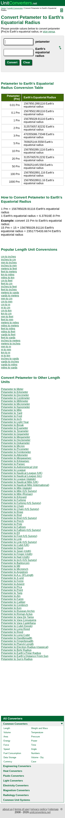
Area (6, 736)
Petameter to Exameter (14, 428)
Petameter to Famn (12, 599)
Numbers (35, 753)
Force (6, 745)
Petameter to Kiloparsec (15, 461)
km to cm (6, 313)
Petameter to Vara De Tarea (17, 617)
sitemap (53, 809)
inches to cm (8, 259)
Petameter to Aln (10, 596)
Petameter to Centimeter (15, 398)
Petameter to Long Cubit (15, 635)
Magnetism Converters (16, 790)
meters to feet (9, 268)
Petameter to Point (12, 590)
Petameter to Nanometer (15, 407)
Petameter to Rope (12, 512)
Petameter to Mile (11, 410)
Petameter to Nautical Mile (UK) (19, 482)
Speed (7, 749)
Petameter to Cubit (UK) (15, 545)
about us (7, 809)
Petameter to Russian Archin (18, 611)
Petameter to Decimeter (15, 395)
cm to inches (8, 256)
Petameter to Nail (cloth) (15, 557)
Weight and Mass (39, 728)
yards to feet (8, 334)
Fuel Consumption (12, 753)
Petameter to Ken (11, 608)
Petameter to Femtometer (16, 452)
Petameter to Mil (10, 566)
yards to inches (10, 361)
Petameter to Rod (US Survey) (19, 518)
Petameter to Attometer (14, 455)
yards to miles (9, 364)
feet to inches (9, 289)
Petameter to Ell (10, 533)
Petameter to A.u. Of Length (17, 575)
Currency (8, 761)
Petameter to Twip (11, 593)
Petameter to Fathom (13, 527)
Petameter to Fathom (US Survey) (21, 530)
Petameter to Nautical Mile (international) (25, 485)
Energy (7, 741)
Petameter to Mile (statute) (16, 488)
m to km (5, 355)
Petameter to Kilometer (14, 392)
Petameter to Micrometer (15, 404)
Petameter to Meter (12, 389)
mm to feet (7, 316)
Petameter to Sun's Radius (16, 659)
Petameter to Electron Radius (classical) (24, 647)
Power (34, 741)
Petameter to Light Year (15, 422)
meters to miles (10, 322)
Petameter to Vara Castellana (18, 623)
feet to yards (8, 337)
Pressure (35, 736)
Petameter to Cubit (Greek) (16, 626)
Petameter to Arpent (12, 584)
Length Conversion (15, 8)
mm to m (6, 346)
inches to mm (9, 265)
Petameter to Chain (12, 506)
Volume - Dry (37, 757)
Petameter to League (13, 470)
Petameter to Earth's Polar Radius (21, 653)
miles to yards (9, 367)
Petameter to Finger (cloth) (16, 554)
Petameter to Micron (13, 446)
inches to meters (10, 340)
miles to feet (8, 331)
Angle (34, 749)
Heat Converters (12, 771)
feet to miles (8, 328)
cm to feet (6, 280)
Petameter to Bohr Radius (16, 650)
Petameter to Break (12, 425)
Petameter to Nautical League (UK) (21, 473)
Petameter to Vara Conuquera (18, 620)
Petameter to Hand (12, 548)
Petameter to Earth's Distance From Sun (24, 656)
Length (7, 728)
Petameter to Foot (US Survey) (19, 536)
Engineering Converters (17, 766)
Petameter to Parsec (13, 464)
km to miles (7, 274)
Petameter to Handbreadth (16, 638)
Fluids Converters (13, 775)
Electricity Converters (15, 785)
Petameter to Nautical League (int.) (21, 476)
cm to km (6, 310)
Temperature (37, 732)
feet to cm (6, 283)
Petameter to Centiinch (14, 605)
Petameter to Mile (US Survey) (19, 491)
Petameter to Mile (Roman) (17, 494)
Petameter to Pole (11, 524)
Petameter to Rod (11, 515)
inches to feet (9, 286)
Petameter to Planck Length (17, 644)
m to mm (6, 349)
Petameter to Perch (12, 521)
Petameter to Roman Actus (16, 614)
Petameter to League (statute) (18, 479)
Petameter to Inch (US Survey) (19, 560)
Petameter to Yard (11, 413)
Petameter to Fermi (12, 581)
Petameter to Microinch (14, 569)
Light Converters (13, 780)
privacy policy (39, 809)
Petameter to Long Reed (15, 629)
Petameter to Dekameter (15, 443)
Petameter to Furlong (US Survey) (21, 503)
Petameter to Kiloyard (13, 497)
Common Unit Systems (16, 799)
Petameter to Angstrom (14, 572)
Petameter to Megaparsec (16, 458)
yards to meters (10, 295)
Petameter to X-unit (12, 578)
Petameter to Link (11, 539)
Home (3, 8)
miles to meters (10, 325)
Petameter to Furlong (13, 500)
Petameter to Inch (11, 419)
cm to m (5, 304)
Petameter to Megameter (15, 437)
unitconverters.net (40, 812)
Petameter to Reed (12, 632)
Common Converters (15, 723)
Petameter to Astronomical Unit (19, 467)
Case (33, 761)
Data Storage (10, 757)
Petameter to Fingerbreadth (17, 641)
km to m (5, 352)
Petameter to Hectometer (15, 440)
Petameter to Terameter (14, 431)
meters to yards (10, 292)
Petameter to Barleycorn (15, 563)
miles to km (7, 277)
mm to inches (9, 262)
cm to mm (6, 301)
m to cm (5, 307)
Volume (7, 732)
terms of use (22, 809)
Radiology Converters (16, 795)
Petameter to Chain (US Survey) (20, 509)
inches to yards (10, 358)
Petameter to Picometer (15, 449)
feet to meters (9, 271)
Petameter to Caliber (13, 602)
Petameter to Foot (11, 416)
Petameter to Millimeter (14, 401)
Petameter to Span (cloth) (16, 551)
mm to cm (6, 298)
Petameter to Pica (11, 587)
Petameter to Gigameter (15, 434)
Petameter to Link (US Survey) (19, 542)
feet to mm (7, 319)
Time (33, 745)
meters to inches (10, 343)
